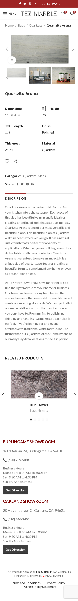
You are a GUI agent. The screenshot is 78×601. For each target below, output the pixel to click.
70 (44, 115)
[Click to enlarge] (12, 60)
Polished (48, 132)
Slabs (22, 25)
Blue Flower (39, 405)
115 (7, 132)
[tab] (15, 198)
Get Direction (15, 490)
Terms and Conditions (26, 583)
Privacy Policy (55, 583)
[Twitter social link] (24, 3)
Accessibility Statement (40, 586)
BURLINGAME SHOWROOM (29, 441)
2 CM (9, 149)
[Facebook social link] (20, 3)
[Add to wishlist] (7, 161)
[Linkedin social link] (35, 3)
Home (9, 25)
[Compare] (15, 161)
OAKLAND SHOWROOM (25, 501)
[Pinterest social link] (30, 3)
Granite (43, 410)
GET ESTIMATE (50, 3)
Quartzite (36, 25)
